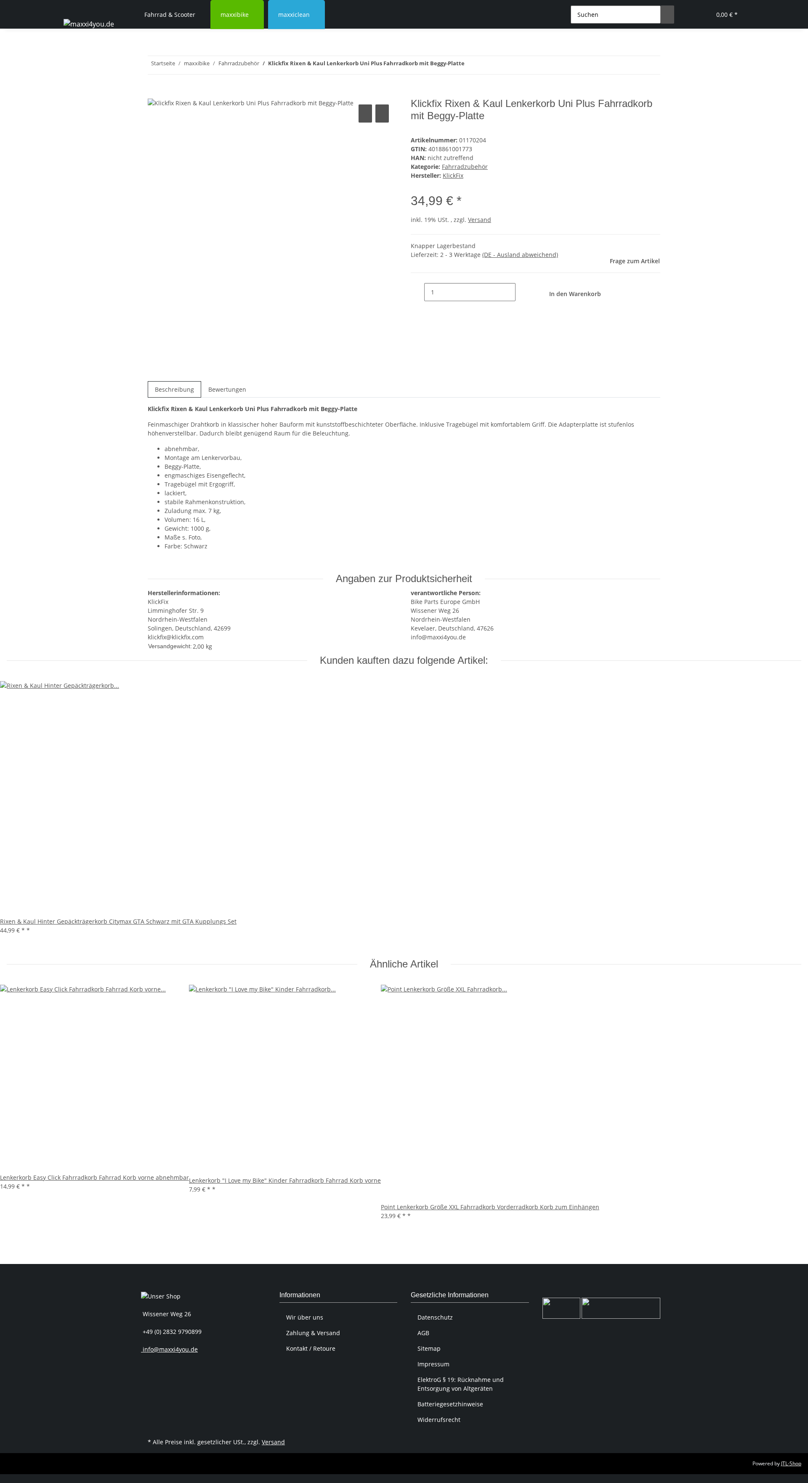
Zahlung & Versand (313, 1333)
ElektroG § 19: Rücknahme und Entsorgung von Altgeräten (460, 1384)
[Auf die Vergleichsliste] (365, 113)
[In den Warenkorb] (154, 93)
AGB (423, 1333)
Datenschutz (435, 1317)
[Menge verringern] (417, 292)
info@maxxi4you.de (169, 1349)
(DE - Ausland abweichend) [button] (520, 255)
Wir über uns (304, 1317)
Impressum (433, 1364)
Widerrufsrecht (438, 1420)
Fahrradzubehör (465, 167)
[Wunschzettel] (701, 14)
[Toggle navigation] (74, 7)
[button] (687, 14)
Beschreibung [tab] (174, 389)
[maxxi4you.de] (89, 23)
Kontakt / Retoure (310, 1348)
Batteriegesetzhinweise (450, 1404)
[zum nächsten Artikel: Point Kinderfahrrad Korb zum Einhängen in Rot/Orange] (471, 65)
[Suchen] (667, 14)
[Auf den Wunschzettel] (382, 113)
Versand (479, 220)
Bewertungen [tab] (227, 389)
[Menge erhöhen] (522, 292)
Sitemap (429, 1348)
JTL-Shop (791, 1463)
